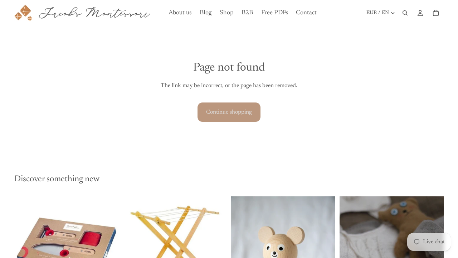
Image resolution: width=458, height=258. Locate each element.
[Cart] (436, 13)
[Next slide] (107, 244)
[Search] (405, 13)
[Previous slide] (25, 244)
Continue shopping (229, 112)
